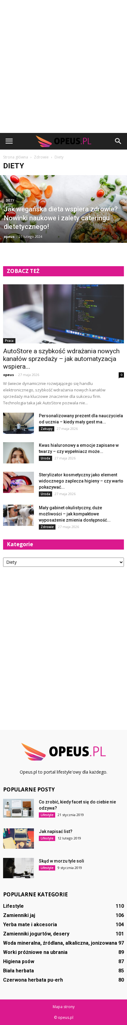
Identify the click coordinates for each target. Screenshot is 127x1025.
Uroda (45, 458)
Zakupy (46, 428)
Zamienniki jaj (19, 915)
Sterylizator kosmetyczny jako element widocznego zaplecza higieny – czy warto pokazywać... (81, 481)
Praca (9, 340)
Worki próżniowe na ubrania (35, 952)
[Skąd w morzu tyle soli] (18, 868)
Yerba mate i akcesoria (30, 924)
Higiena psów (18, 961)
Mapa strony (64, 1006)
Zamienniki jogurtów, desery (36, 934)
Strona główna (15, 157)
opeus (9, 236)
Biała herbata (18, 971)
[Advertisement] (63, 66)
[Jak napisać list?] (18, 838)
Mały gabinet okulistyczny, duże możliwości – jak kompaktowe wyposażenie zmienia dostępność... (75, 514)
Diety (10, 200)
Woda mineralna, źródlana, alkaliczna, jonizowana (60, 943)
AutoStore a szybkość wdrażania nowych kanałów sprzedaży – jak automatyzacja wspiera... (61, 358)
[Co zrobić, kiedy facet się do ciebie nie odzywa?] (18, 808)
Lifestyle (47, 815)
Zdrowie (47, 527)
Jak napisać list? (55, 831)
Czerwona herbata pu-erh (33, 980)
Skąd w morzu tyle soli (61, 861)
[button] (118, 141)
